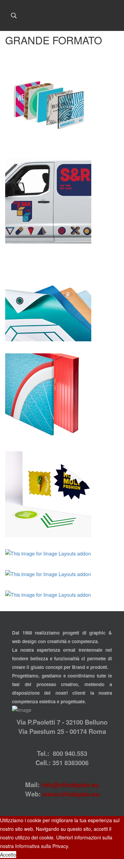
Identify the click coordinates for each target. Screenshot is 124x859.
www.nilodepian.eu (70, 794)
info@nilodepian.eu (70, 784)
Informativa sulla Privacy (41, 846)
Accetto (8, 854)
